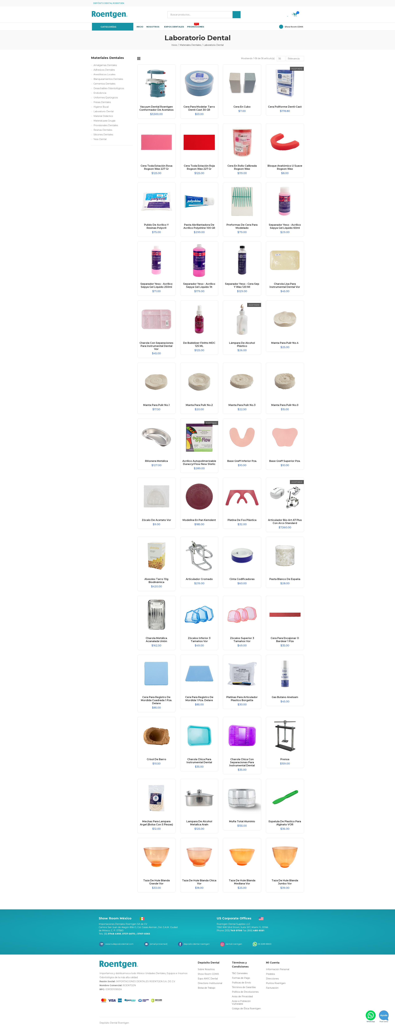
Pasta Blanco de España (284, 579)
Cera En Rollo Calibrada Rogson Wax (242, 167)
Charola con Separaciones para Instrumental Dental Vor (156, 346)
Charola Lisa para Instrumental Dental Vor (285, 285)
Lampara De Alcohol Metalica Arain (199, 823)
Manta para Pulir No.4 (285, 342)
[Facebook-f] (291, 3)
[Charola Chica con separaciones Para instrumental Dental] (242, 736)
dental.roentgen (233, 944)
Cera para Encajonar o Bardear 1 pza (285, 640)
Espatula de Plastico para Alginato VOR (285, 823)
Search (237, 14)
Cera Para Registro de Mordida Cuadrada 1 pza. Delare (156, 700)
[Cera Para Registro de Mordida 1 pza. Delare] (199, 674)
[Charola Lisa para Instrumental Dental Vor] (285, 260)
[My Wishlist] (288, 14)
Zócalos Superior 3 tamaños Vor (242, 640)
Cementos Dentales (104, 83)
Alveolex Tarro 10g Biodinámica (156, 581)
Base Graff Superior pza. (284, 461)
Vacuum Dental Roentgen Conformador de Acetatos (156, 108)
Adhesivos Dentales (104, 69)
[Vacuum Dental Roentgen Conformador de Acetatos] (156, 83)
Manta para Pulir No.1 (156, 405)
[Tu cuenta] (301, 14)
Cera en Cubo (242, 106)
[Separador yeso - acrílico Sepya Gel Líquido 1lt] (199, 260)
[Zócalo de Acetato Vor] (156, 497)
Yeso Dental (100, 139)
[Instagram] (296, 3)
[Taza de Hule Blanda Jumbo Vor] (285, 857)
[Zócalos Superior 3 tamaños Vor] (242, 615)
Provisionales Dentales (106, 125)
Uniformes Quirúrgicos (106, 97)
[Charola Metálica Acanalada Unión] (156, 615)
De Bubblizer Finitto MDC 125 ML (199, 344)
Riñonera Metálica (156, 461)
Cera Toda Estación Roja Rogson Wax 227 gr (199, 167)
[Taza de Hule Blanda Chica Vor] (199, 857)
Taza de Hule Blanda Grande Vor (156, 882)
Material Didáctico (103, 116)
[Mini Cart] (294, 15)
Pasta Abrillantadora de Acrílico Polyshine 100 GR (199, 226)
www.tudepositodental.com (119, 944)
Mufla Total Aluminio (242, 821)
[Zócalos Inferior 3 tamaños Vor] (199, 615)
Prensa (284, 759)
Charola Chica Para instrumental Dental (199, 761)
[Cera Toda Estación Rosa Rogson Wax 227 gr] (156, 142)
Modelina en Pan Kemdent (199, 520)
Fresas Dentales (102, 102)
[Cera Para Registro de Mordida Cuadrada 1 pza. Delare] (156, 674)
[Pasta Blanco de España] (285, 556)
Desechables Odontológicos (109, 88)
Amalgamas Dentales (105, 65)
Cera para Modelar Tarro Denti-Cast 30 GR (199, 108)
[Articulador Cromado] (199, 556)
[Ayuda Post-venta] (384, 1016)
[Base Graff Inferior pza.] (242, 438)
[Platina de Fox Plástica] (242, 497)
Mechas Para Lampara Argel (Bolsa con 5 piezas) (156, 823)
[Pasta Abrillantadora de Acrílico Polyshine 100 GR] (199, 201)
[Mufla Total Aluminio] (242, 798)
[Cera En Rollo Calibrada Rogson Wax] (242, 142)
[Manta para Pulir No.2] (199, 382)
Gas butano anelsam (285, 697)
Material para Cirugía (104, 120)
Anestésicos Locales (104, 74)
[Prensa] (285, 736)
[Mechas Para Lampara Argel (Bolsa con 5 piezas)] (156, 798)
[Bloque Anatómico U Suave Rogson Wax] (285, 142)
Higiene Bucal (101, 106)
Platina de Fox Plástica (242, 520)
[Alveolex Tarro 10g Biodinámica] (156, 556)
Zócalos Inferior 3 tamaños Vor (199, 640)
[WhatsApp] (371, 1016)
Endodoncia (100, 93)
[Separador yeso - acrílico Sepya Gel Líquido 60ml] (285, 201)
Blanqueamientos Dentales (108, 79)
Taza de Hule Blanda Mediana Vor (242, 882)
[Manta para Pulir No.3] (242, 382)
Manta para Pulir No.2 (199, 405)
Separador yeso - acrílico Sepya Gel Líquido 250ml (156, 285)
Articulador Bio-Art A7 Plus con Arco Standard (285, 522)
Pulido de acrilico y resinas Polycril (156, 226)
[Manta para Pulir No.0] (285, 382)
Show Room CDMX (294, 27)
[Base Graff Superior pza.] (285, 438)
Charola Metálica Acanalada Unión (156, 640)
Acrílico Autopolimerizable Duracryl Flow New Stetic (199, 463)
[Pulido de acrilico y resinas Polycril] (156, 201)
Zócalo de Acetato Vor (156, 520)
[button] (301, 3)
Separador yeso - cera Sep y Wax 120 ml (242, 285)
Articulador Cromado (199, 579)
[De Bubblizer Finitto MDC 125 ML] (199, 320)
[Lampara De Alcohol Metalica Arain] (199, 798)
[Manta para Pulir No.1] (156, 382)
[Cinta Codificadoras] (242, 556)
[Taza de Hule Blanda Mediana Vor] (242, 857)
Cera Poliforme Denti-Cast (285, 106)
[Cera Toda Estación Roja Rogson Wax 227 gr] (199, 142)
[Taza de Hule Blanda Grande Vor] (156, 857)
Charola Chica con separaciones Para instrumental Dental (242, 762)
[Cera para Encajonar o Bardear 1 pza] (285, 615)
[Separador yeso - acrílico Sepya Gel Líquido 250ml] (156, 260)
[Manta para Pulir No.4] (285, 320)
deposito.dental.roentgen (196, 944)
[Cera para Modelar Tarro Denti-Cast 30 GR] (199, 83)
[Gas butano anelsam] (285, 674)
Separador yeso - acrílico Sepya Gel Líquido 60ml (285, 226)
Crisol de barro (156, 759)
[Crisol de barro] (156, 736)
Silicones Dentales (103, 134)
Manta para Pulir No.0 (284, 405)
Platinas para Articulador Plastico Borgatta (242, 699)
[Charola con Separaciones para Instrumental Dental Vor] (156, 320)
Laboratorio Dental (104, 111)
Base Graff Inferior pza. (242, 461)
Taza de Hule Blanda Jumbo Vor (285, 882)
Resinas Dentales (103, 130)
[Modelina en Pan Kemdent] (199, 497)
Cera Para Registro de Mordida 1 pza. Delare (199, 699)
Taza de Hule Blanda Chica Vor (199, 882)
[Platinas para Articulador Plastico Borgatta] (242, 674)
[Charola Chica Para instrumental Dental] (199, 736)
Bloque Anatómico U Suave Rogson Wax (285, 167)
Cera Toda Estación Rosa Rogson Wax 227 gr (156, 167)
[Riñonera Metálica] (156, 438)
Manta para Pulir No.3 (242, 405)
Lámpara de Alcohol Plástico (242, 344)
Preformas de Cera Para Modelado (242, 226)
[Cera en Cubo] (242, 83)
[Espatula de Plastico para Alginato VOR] (285, 798)
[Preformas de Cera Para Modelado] (242, 201)
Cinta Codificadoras (242, 579)
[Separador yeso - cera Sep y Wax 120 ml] (242, 260)
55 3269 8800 (264, 944)
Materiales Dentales (107, 58)
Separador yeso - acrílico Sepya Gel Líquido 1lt (199, 285)
